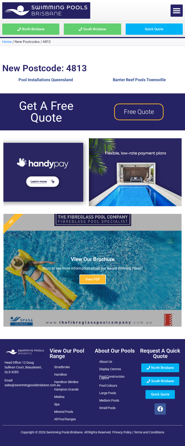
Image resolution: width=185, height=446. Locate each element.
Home (7, 41)
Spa (57, 404)
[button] (177, 11)
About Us (105, 361)
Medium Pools (109, 400)
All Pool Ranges (65, 419)
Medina (59, 397)
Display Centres (110, 369)
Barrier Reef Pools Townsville (139, 79)
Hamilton (60, 374)
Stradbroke (62, 367)
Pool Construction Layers (112, 377)
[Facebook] (160, 409)
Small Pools (107, 408)
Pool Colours (108, 385)
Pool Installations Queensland (45, 79)
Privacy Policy (122, 432)
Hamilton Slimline (66, 382)
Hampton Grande (66, 389)
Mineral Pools (63, 412)
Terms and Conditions (149, 432)
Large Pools (107, 393)
